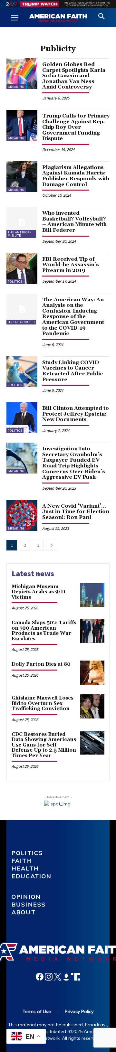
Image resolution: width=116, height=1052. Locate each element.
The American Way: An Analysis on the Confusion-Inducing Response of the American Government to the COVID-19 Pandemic (73, 316)
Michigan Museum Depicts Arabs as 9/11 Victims (39, 592)
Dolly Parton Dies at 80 (41, 664)
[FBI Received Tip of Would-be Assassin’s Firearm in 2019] (21, 268)
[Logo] (58, 18)
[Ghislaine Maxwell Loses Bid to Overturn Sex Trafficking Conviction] (92, 706)
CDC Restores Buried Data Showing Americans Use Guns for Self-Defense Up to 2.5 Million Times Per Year (44, 745)
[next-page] (51, 545)
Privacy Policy (79, 1011)
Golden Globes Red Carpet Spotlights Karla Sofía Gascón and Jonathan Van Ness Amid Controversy (73, 75)
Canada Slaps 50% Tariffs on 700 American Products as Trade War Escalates (44, 631)
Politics (15, 281)
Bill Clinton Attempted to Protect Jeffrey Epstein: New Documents (75, 414)
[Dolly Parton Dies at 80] (92, 673)
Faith (22, 860)
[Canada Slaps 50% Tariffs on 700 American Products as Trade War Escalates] (92, 631)
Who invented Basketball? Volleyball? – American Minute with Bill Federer (74, 221)
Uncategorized (21, 322)
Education (32, 876)
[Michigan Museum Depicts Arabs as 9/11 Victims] (92, 595)
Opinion (26, 896)
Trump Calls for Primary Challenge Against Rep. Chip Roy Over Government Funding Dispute (76, 127)
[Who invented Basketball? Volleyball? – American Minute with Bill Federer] (21, 222)
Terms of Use (37, 1011)
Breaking (16, 87)
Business (29, 904)
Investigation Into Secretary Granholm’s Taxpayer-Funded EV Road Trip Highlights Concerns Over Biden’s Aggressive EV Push (73, 463)
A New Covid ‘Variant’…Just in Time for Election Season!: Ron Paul (75, 512)
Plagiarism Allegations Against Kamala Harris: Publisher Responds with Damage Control (75, 176)
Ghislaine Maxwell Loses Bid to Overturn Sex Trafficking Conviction (42, 703)
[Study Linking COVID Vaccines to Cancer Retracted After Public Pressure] (21, 371)
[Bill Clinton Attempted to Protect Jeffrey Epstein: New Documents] (21, 417)
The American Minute (20, 234)
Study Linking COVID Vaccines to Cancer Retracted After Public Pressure (72, 371)
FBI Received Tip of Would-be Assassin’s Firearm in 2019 (70, 265)
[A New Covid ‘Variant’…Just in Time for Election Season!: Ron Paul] (21, 515)
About (24, 912)
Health (25, 868)
